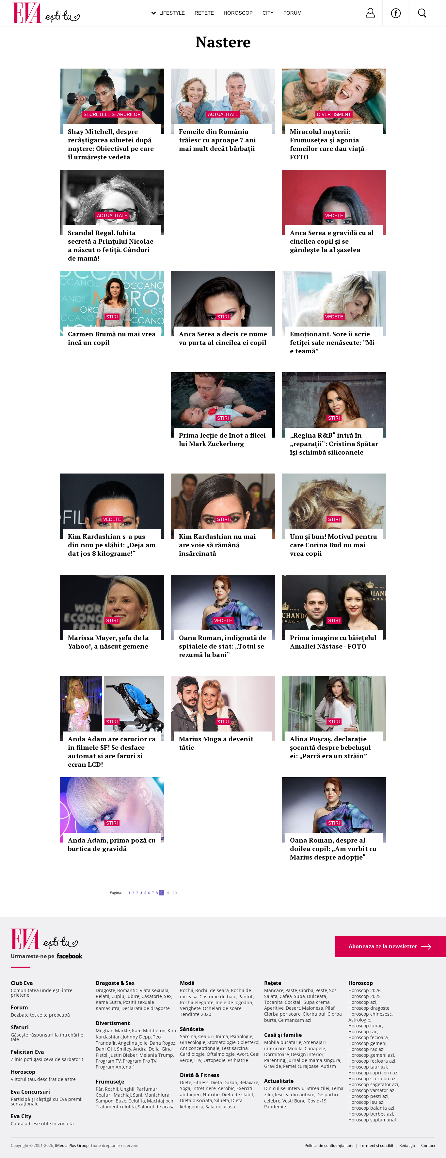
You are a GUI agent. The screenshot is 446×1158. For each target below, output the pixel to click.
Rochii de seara (212, 990)
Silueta (221, 1100)
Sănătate (192, 1029)
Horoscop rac (362, 1031)
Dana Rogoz (162, 1043)
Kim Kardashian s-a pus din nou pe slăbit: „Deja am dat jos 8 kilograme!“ (112, 545)
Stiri (112, 316)
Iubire (132, 996)
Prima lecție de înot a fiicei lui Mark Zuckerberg (222, 439)
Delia (154, 1049)
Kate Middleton (149, 1030)
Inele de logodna (233, 1002)
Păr (99, 1089)
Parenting (274, 1060)
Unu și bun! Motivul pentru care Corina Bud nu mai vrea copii (333, 545)
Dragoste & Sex (115, 983)
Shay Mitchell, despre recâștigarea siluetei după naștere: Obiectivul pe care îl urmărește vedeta (111, 144)
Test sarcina (234, 1048)
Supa (299, 996)
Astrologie (359, 1020)
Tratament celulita (116, 1106)
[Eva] (31, 7)
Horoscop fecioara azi (371, 1061)
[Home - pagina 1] (124, 890)
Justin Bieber (123, 1055)
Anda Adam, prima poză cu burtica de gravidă (111, 844)
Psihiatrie (238, 1060)
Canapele (315, 1048)
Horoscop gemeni (367, 1043)
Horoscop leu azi (366, 1102)
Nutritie (211, 1094)
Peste (321, 990)
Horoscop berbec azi (370, 1114)
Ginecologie (192, 1042)
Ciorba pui (314, 1014)
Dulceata (316, 996)
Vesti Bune (294, 1101)
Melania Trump (156, 1055)
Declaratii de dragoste (145, 1008)
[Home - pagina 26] (182, 890)
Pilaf (330, 1008)
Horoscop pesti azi (368, 1096)
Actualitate (223, 114)
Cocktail (293, 1002)
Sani (137, 1095)
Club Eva (22, 983)
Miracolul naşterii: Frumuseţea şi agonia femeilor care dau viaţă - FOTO (329, 144)
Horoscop (238, 13)
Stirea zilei (318, 1088)
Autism (328, 1066)
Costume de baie (217, 996)
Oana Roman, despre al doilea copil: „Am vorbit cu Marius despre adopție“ (333, 848)
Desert (293, 1008)
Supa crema (317, 1002)
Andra (140, 1049)
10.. (168, 892)
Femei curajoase (301, 1066)
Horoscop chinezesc (370, 1014)
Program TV (108, 1061)
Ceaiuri (206, 1036)
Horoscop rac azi (366, 1049)
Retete (204, 13)
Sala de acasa (220, 1106)
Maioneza (312, 1008)
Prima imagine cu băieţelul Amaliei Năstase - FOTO (333, 642)
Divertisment (334, 114)
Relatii (102, 996)
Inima (222, 1036)
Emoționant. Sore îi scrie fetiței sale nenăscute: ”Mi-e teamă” (333, 342)
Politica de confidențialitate (329, 1145)
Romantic (127, 990)
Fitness (201, 1082)
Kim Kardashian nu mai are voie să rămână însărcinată (217, 545)
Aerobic (226, 1088)
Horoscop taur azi (367, 1067)
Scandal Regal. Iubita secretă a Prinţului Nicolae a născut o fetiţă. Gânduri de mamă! (110, 245)
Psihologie (241, 1036)
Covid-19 (317, 1101)
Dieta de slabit (237, 1094)
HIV (197, 1060)
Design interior (307, 1054)
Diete (185, 1082)
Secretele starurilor (112, 114)
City (268, 13)
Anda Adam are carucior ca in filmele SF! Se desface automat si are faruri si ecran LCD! (112, 751)
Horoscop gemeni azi (371, 1055)
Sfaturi (20, 1027)
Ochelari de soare (222, 1008)
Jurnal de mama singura (313, 1060)
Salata (271, 996)
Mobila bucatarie (282, 1042)
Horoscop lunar (365, 1025)
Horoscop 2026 (364, 990)
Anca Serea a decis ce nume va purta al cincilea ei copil (223, 338)
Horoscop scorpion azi (372, 1078)
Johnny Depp (137, 1037)
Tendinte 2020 (195, 1014)
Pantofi (245, 996)
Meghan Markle (113, 1030)
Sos (333, 990)
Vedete (334, 215)
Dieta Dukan (224, 1082)
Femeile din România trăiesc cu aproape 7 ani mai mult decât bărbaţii (217, 140)
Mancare (273, 990)
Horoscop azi (362, 1002)
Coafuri (104, 1095)
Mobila (295, 1048)
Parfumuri (147, 1089)
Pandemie (275, 1106)
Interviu (296, 1088)
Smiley (124, 1049)
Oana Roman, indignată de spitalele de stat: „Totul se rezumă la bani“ (222, 646)
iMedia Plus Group (71, 1145)
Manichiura (156, 1095)
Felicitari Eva (27, 1051)
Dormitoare (276, 1054)
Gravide (272, 1066)
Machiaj (122, 1095)
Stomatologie (221, 1042)
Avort (242, 1054)
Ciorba (306, 990)
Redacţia (407, 1145)
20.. (176, 892)
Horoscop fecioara (368, 1037)
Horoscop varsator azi (372, 1090)
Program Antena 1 (115, 1067)
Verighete (190, 1008)
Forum (292, 13)
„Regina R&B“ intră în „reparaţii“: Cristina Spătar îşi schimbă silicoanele (334, 444)
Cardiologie (192, 1054)
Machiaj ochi (161, 1101)
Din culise (275, 1088)
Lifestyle (172, 13)
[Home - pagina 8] (126, 890)
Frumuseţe (110, 1081)
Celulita (136, 1101)
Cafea (285, 996)
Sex (167, 996)
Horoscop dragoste (369, 1008)
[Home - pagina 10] (181, 890)
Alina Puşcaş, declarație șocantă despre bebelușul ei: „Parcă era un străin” (330, 747)
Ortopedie (214, 1060)
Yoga (185, 1088)
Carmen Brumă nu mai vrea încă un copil (112, 338)
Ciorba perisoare (282, 1014)
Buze (121, 1101)
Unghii (127, 1089)
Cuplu (117, 996)
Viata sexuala (154, 990)
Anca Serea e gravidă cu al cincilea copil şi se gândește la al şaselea (332, 241)
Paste (291, 990)
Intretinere (204, 1088)
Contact (428, 1145)
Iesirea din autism (294, 1094)
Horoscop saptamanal (372, 1120)
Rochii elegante (197, 1002)
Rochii (111, 1089)
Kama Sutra (108, 1002)
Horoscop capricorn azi (373, 1073)
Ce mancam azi (294, 1020)
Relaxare (248, 1082)
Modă (187, 983)
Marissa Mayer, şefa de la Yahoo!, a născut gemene (108, 642)
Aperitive (274, 1008)
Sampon (105, 1101)
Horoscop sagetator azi (373, 1084)
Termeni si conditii (376, 1145)
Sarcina (188, 1036)
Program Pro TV (139, 1061)
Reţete (272, 983)
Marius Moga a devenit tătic (216, 743)
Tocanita (273, 1002)
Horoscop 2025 (364, 996)
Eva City (21, 1116)
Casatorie (151, 996)
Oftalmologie (221, 1054)
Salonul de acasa (156, 1106)
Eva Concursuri (30, 1091)
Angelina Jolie (133, 1043)
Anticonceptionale (199, 1048)
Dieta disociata (196, 1100)
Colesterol (249, 1042)
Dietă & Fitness (199, 1075)
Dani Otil (105, 1049)
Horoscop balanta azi (371, 1108)
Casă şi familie (283, 1034)
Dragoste (105, 990)
